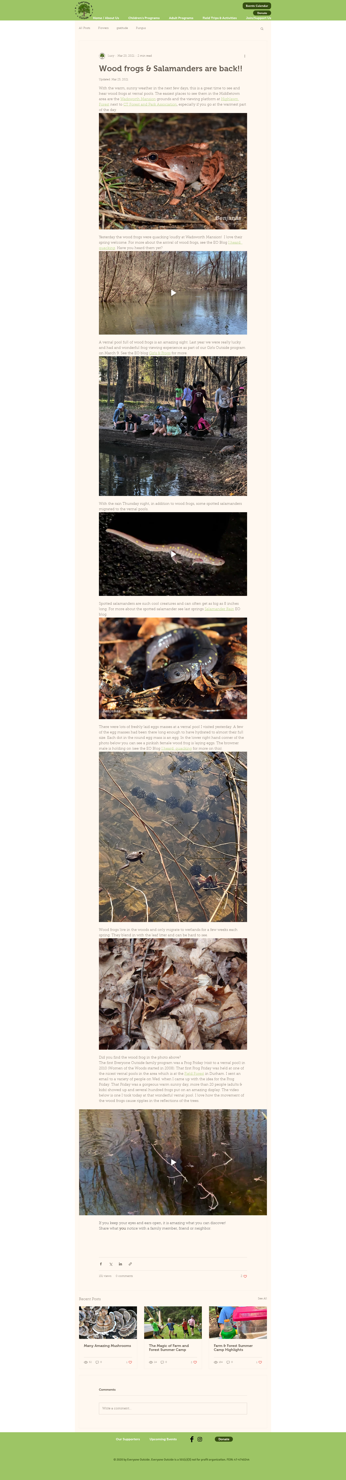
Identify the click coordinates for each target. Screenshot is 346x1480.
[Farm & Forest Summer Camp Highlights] (238, 1322)
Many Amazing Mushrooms (107, 1346)
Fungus (141, 28)
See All (262, 1298)
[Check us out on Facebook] (192, 1439)
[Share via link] (130, 1264)
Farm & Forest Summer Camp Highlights (233, 1348)
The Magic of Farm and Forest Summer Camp (169, 1348)
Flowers (103, 28)
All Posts (84, 28)
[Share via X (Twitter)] (111, 1264)
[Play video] (173, 293)
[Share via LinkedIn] (120, 1264)
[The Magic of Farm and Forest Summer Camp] (173, 1322)
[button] (262, 28)
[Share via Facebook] (101, 1264)
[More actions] (244, 56)
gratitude (122, 28)
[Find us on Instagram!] (200, 1439)
